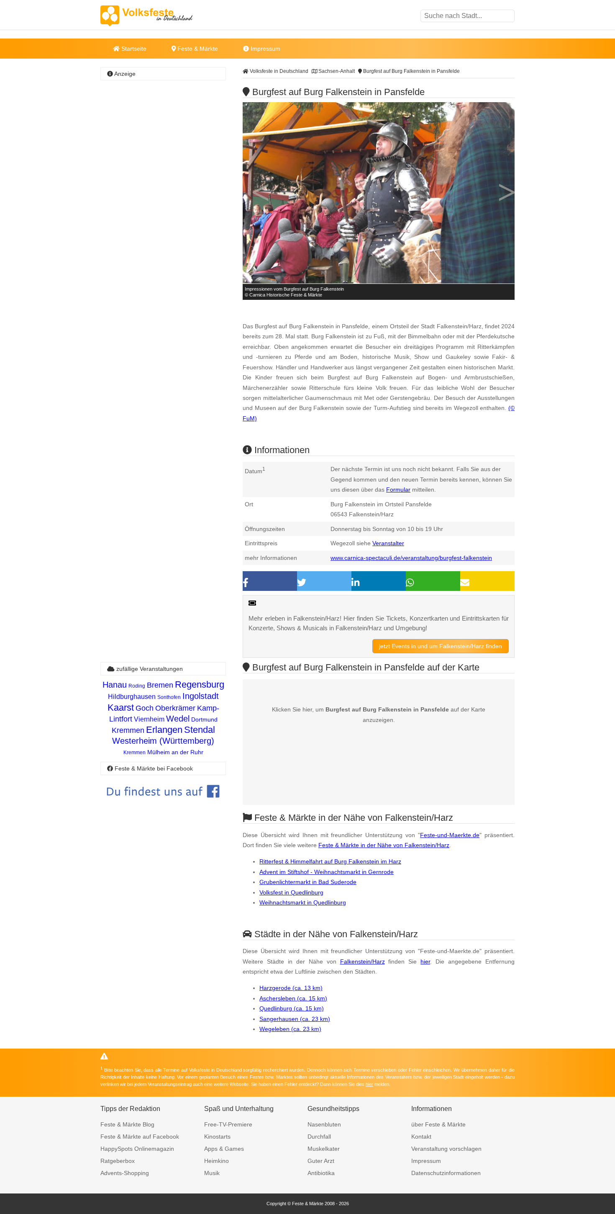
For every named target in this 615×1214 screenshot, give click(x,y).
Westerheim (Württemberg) (163, 740)
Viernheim (149, 719)
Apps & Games (224, 1148)
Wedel (178, 718)
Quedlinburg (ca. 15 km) (291, 1008)
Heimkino (216, 1160)
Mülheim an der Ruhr (175, 752)
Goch (145, 708)
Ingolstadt (200, 696)
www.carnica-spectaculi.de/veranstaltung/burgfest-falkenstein (411, 557)
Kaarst (121, 707)
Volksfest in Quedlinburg (291, 892)
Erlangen (164, 729)
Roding (136, 686)
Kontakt (421, 1136)
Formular (398, 489)
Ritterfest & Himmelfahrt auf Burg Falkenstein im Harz (330, 861)
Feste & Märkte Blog (127, 1124)
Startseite (133, 48)
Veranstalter (388, 543)
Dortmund (204, 719)
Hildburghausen (132, 696)
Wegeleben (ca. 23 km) (290, 1029)
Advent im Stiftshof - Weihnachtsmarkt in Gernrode (326, 872)
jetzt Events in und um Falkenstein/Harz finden (440, 646)
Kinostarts (217, 1136)
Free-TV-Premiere (228, 1124)
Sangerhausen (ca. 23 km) (294, 1019)
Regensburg (199, 684)
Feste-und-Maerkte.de (449, 835)
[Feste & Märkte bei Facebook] (163, 803)
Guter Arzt (321, 1160)
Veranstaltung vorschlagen (446, 1148)
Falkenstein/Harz (362, 961)
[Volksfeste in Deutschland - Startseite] (159, 15)
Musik (212, 1173)
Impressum (264, 48)
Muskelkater (324, 1148)
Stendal (199, 729)
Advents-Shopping (124, 1173)
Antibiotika (321, 1173)
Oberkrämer (175, 708)
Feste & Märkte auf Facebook (139, 1136)
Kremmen (128, 730)
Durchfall (319, 1136)
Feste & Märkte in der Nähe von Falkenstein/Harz (383, 845)
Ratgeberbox (117, 1160)
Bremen (160, 685)
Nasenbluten (324, 1124)
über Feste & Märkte (438, 1124)
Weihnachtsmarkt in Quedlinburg (302, 902)
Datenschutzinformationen (446, 1173)
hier (425, 961)
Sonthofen (169, 697)
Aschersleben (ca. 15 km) (293, 998)
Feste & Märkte (197, 48)
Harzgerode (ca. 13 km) (291, 988)
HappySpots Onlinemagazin (137, 1148)
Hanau (114, 684)
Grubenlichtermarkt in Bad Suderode (307, 882)
